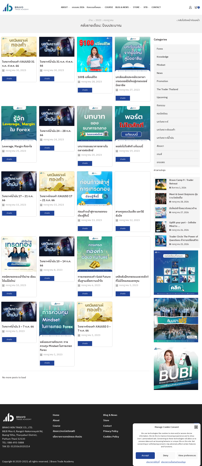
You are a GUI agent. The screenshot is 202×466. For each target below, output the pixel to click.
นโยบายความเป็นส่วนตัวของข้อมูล (173, 462)
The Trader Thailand (167, 89)
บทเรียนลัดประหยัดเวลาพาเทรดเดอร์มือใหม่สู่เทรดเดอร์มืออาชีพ (131, 81)
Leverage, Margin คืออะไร (17, 146)
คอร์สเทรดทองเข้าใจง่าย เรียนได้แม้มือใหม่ (19, 279)
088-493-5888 (15, 443)
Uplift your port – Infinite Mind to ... (182, 224)
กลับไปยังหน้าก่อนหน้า (189, 20)
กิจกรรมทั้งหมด (94, 7)
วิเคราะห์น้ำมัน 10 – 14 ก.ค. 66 (55, 263)
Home (56, 415)
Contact (156, 7)
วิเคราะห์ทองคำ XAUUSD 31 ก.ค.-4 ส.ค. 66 (18, 64)
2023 (98, 20)
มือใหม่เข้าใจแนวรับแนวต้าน (183, 208)
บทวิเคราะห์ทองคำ (166, 130)
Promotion (162, 81)
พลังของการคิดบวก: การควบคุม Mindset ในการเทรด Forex (56, 346)
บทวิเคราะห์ (162, 122)
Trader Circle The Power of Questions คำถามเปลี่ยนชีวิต (183, 238)
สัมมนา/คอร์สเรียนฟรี (64, 431)
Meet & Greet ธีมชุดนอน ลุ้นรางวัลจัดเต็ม (183, 196)
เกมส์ (159, 154)
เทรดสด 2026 (78, 7)
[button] (196, 427)
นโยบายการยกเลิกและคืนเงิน (67, 437)
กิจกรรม (161, 106)
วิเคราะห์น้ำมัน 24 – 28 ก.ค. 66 (55, 133)
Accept (145, 455)
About (64, 7)
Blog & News (122, 7)
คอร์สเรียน (162, 114)
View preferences (187, 455)
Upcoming (162, 97)
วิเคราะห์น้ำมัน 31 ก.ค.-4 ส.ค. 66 (56, 64)
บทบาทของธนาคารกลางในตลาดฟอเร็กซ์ (93, 148)
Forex (160, 49)
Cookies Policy (111, 437)
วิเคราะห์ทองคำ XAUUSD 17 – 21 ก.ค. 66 (56, 198)
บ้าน (91, 20)
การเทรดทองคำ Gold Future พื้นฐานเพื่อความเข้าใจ (94, 279)
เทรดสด (161, 162)
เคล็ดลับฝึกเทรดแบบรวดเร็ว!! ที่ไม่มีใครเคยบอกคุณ (132, 279)
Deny (165, 455)
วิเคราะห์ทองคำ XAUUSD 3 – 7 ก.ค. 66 (94, 329)
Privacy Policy (110, 431)
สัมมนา (160, 146)
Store (136, 7)
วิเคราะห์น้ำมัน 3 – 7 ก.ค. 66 (18, 327)
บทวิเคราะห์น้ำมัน (165, 138)
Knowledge (162, 57)
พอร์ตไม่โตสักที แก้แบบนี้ (129, 146)
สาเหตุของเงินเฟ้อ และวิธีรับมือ (130, 214)
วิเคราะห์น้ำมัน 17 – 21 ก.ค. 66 (17, 198)
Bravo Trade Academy (62, 462)
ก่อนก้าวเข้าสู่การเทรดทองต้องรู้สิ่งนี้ (92, 214)
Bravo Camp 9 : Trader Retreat (181, 182)
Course (109, 7)
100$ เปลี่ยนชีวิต (87, 77)
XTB (145, 7)
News (160, 73)
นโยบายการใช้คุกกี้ (153, 462)
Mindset (161, 65)
